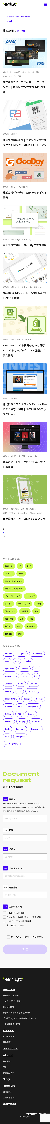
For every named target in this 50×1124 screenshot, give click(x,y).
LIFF (19, 691)
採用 (31, 619)
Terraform (20, 729)
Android (8, 653)
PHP (20, 706)
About (8, 1055)
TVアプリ (8, 573)
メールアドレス (16, 868)
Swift (7, 729)
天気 (36, 611)
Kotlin (20, 683)
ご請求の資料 (15, 906)
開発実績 (7, 1042)
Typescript (35, 729)
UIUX (7, 736)
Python (8, 714)
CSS (17, 661)
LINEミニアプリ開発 (12, 1001)
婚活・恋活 (9, 619)
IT (20, 566)
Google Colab (11, 676)
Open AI (8, 706)
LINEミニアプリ (11, 699)
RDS (19, 714)
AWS (7, 661)
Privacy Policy (36, 1113)
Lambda (33, 683)
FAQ (5, 1067)
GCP (36, 668)
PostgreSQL (33, 706)
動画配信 (25, 611)
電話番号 (13, 887)
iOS (35, 676)
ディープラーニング (12, 596)
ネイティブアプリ (11, 744)
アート (21, 573)
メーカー (8, 603)
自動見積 (8, 634)
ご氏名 (12, 849)
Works (8, 1030)
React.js (31, 714)
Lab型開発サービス (11, 1024)
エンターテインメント (13, 581)
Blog (6, 1079)
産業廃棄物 (31, 626)
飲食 (20, 634)
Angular (21, 653)
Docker (28, 661)
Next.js (27, 699)
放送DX (8, 626)
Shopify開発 (8, 1006)
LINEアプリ (32, 691)
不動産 (38, 603)
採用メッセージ (9, 1097)
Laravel (8, 691)
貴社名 (12, 799)
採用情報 (7, 1091)
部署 (11, 830)
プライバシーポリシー (21, 936)
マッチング (30, 596)
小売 (21, 619)
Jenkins (8, 683)
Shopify (22, 721)
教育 (18, 626)
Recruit (9, 1085)
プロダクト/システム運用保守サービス (20, 1018)
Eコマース (9, 566)
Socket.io (36, 721)
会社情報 (7, 1061)
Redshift (8, 721)
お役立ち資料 (8, 1072)
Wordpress (20, 736)
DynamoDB (9, 668)
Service (9, 989)
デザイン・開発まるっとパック (16, 1012)
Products (10, 1048)
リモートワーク (24, 603)
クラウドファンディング (14, 588)
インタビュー (8, 1036)
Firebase (24, 668)
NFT (29, 566)
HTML (25, 676)
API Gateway (37, 653)
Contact (9, 1104)
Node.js (39, 699)
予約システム (10, 611)
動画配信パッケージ (11, 995)
